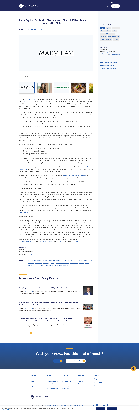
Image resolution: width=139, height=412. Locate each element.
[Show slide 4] (79, 87)
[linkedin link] (97, 405)
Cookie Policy (6, 409)
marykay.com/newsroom (25, 253)
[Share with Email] (35, 29)
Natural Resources (51, 265)
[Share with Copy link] (38, 29)
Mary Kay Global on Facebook (110, 62)
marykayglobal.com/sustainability (74, 175)
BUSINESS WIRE (31, 99)
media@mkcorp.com (33, 255)
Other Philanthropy (40, 265)
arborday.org (23, 212)
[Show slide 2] (44, 87)
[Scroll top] (133, 368)
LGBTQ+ (30, 260)
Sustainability (56, 260)
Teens (50, 260)
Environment (37, 260)
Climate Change (72, 260)
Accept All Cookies (111, 408)
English (103, 28)
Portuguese (116, 28)
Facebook (42, 241)
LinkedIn (59, 241)
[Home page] (28, 6)
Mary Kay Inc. (28, 101)
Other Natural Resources (62, 263)
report (49, 167)
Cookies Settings (101, 408)
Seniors (87, 263)
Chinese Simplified (106, 39)
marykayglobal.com (25, 241)
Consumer (44, 260)
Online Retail (38, 263)
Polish (107, 33)
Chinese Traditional (113, 36)
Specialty (64, 260)
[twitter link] (94, 405)
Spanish (109, 28)
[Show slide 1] (27, 87)
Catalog (90, 260)
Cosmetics (80, 260)
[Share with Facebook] (32, 29)
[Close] (135, 409)
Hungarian (104, 36)
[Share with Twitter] (29, 29)
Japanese (115, 39)
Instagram (50, 241)
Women (81, 263)
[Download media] (33, 76)
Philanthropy (46, 263)
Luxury (52, 263)
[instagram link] (107, 405)
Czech (113, 33)
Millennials (31, 263)
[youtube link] (100, 405)
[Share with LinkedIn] (25, 29)
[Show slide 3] (61, 87)
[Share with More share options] (41, 29)
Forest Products (74, 263)
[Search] (111, 2)
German (103, 31)
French (109, 31)
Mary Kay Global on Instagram (110, 65)
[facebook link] (104, 405)
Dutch (102, 33)
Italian (114, 31)
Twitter (75, 241)
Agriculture (31, 265)
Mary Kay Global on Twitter (109, 68)
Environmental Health (62, 265)
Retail (85, 260)
